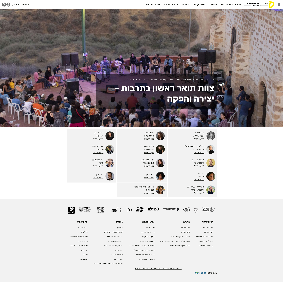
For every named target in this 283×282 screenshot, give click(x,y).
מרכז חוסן (120, 227)
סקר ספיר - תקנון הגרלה (147, 259)
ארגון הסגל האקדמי (117, 255)
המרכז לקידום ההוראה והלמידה (113, 246)
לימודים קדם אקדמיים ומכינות (204, 236)
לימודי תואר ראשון (208, 227)
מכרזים (85, 255)
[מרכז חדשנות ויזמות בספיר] (186, 210)
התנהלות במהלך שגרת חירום (145, 255)
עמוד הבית (210, 79)
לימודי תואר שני (208, 232)
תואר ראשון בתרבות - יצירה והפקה (160, 79)
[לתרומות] (71, 211)
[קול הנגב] (139, 210)
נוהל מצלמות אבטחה (148, 232)
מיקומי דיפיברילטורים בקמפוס (79, 246)
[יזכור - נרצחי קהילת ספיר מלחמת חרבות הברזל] (85, 210)
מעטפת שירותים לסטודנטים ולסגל (225, 4)
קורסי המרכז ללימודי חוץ (206, 246)
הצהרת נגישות (185, 227)
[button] (279, 4)
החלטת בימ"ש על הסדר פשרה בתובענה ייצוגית (175, 241)
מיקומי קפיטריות (83, 241)
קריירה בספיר (83, 250)
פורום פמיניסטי (118, 259)
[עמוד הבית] (259, 4)
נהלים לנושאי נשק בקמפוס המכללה (144, 250)
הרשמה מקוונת (171, 4)
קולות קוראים (84, 259)
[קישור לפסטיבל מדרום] (116, 211)
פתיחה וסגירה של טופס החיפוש (4, 5)
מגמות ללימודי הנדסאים (206, 241)
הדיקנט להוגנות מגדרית (115, 241)
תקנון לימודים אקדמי (148, 236)
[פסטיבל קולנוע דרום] (208, 210)
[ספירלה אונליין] (153, 210)
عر (13, 4)
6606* (25, 4)
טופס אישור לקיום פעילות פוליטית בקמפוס (142, 246)
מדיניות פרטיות (185, 232)
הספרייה (185, 4)
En (17, 4)
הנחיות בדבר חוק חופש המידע (180, 236)
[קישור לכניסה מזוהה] (8, 5)
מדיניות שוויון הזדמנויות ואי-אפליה (180, 246)
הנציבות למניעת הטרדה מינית (113, 232)
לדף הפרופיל (199, 139)
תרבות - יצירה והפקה (184, 79)
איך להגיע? (84, 232)
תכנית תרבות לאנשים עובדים (134, 79)
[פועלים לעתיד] (100, 211)
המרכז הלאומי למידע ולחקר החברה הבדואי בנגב (108, 264)
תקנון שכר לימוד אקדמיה (147, 241)
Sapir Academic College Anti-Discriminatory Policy (158, 268)
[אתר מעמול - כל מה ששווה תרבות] (129, 210)
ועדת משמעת (150, 227)
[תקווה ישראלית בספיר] (196, 211)
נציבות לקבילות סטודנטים (115, 236)
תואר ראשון (199, 79)
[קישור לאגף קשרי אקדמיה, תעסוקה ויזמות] (171, 210)
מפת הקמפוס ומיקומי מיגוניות (79, 236)
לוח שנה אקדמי (153, 4)
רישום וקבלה (199, 4)
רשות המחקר (119, 250)
